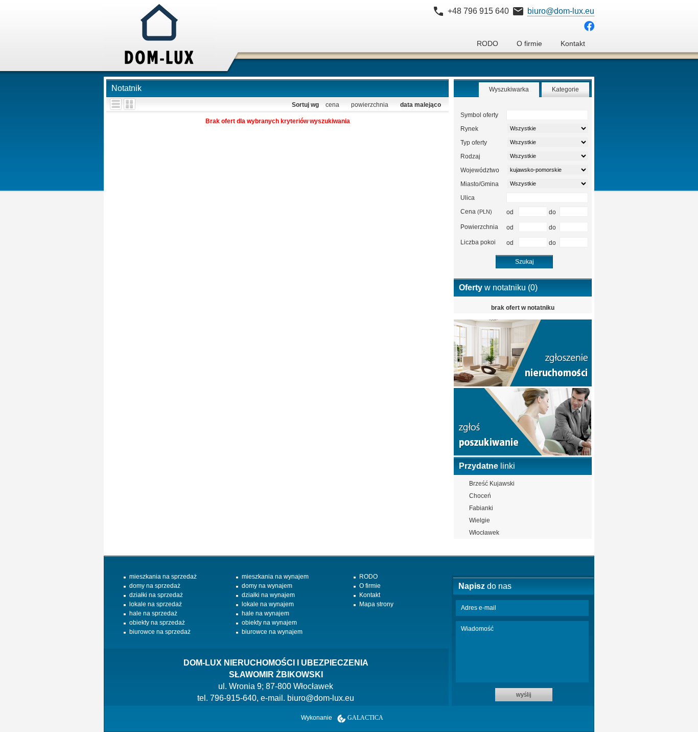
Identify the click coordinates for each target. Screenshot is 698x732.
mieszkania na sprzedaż (163, 576)
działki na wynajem (268, 595)
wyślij (523, 694)
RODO (487, 43)
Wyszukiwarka (509, 89)
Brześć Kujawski (492, 483)
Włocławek (484, 532)
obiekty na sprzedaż (157, 622)
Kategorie (565, 89)
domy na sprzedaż (154, 585)
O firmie (529, 43)
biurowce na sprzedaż (160, 631)
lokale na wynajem (268, 604)
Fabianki (481, 508)
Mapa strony (376, 604)
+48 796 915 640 (478, 11)
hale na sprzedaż (153, 613)
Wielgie (479, 520)
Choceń (480, 495)
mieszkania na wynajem (275, 576)
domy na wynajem (267, 585)
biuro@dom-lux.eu (560, 11)
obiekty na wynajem (269, 622)
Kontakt (573, 43)
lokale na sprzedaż (155, 604)
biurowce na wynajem (272, 631)
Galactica (365, 717)
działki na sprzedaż (156, 595)
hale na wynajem (265, 613)
